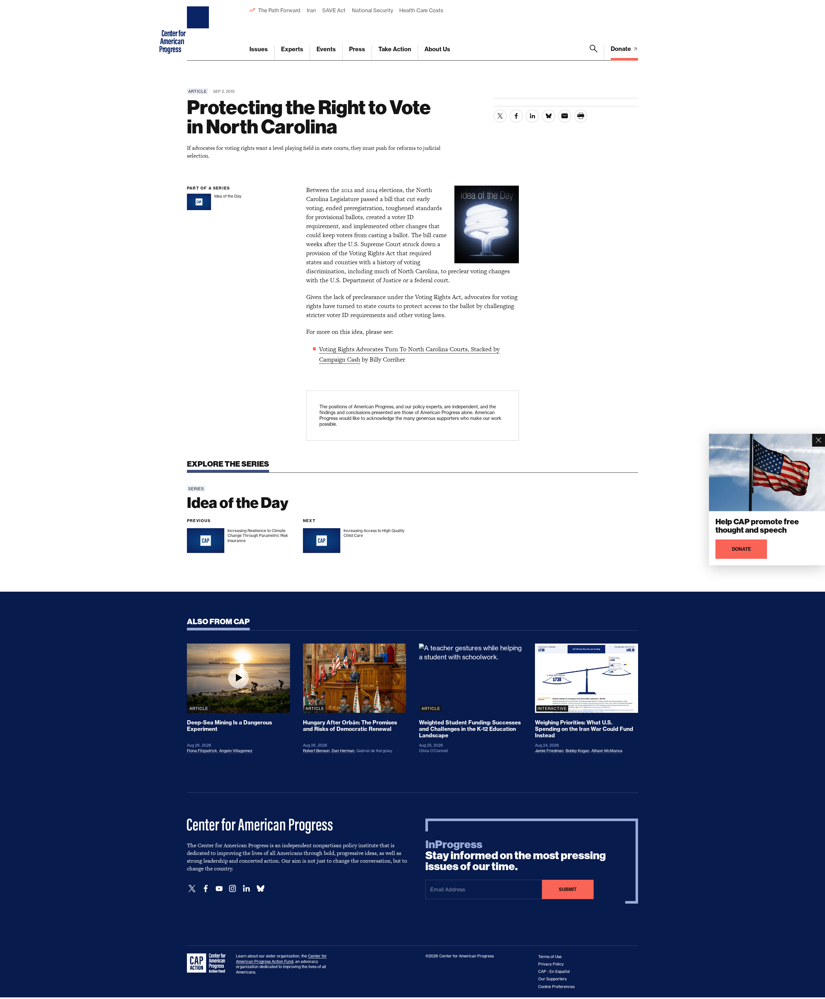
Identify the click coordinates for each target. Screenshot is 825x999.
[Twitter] (192, 888)
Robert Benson (316, 750)
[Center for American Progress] (199, 30)
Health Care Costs (421, 10)
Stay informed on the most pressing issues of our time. (515, 855)
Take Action (394, 49)
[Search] (593, 52)
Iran (311, 10)
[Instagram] (233, 888)
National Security (372, 10)
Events (326, 49)
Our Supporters (552, 978)
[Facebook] (205, 888)
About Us (437, 49)
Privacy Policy (551, 964)
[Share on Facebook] (516, 116)
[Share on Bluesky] (548, 116)
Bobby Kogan (577, 750)
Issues (258, 49)
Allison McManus (606, 750)
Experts (292, 49)
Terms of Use (550, 956)
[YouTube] (219, 888)
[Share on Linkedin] (532, 116)
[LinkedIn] (246, 888)
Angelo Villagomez (235, 750)
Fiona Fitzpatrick (202, 750)
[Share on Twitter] (500, 116)
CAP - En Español (554, 971)
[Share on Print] (580, 116)
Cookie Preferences (556, 986)
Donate (621, 49)
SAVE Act (333, 10)
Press (357, 49)
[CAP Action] (208, 963)
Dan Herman (343, 750)
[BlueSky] (260, 888)
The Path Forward (279, 10)
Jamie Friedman (549, 750)
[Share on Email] (564, 116)
